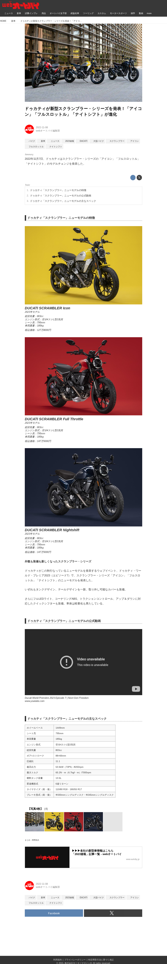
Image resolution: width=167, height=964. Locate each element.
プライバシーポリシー (75, 959)
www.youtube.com (35, 701)
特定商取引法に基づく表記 (101, 959)
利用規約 (57, 959)
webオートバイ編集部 (48, 130)
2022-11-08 (42, 127)
